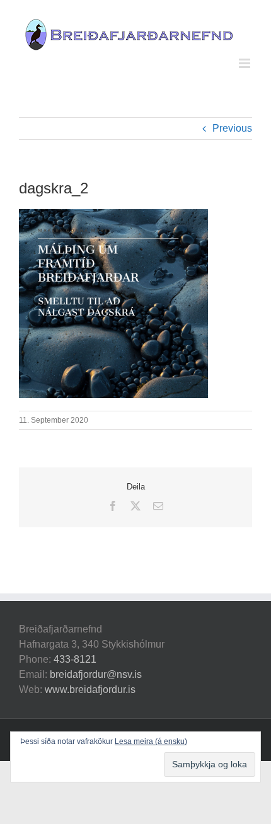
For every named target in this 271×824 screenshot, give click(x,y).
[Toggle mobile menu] (245, 63)
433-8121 (75, 659)
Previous (232, 128)
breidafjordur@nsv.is (96, 674)
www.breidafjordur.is (90, 689)
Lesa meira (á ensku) (151, 741)
